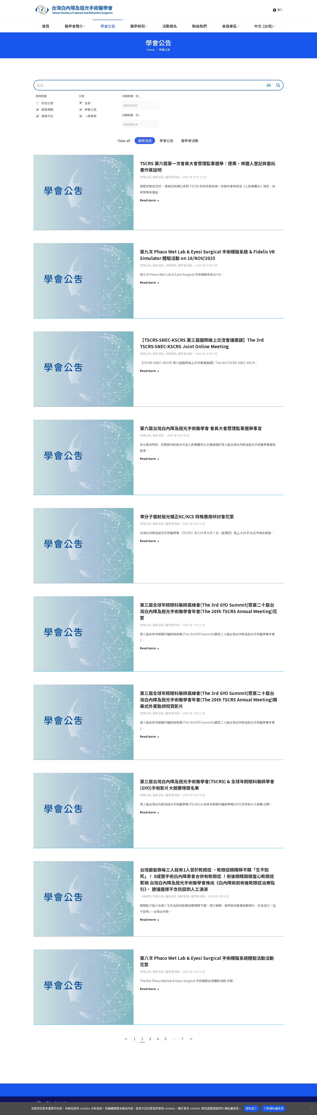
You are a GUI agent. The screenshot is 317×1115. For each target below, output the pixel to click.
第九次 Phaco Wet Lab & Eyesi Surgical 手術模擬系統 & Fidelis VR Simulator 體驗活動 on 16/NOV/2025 (207, 254)
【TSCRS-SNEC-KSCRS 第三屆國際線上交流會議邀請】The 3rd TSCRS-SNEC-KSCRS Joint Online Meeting (202, 343)
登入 (279, 9)
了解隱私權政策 (274, 1108)
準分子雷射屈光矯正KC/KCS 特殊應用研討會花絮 (187, 516)
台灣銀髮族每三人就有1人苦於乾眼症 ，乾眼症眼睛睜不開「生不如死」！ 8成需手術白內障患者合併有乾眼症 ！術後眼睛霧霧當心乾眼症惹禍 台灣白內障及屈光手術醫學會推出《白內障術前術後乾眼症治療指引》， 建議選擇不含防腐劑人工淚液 (207, 879)
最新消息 (145, 140)
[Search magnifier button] (278, 85)
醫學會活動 (189, 140)
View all (124, 140)
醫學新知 (183, 896)
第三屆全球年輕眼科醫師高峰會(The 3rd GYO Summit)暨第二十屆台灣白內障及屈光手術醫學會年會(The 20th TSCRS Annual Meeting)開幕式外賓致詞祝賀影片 (208, 699)
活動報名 (171, 265)
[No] (311, 1108)
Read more (148, 200)
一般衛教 (145, 896)
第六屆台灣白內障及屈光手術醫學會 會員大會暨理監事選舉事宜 (201, 428)
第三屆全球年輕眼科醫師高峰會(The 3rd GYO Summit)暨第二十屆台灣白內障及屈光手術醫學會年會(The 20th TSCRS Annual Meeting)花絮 (208, 611)
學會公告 (166, 140)
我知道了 (251, 1108)
